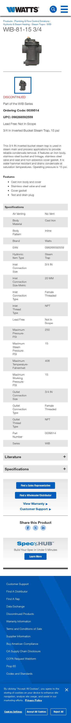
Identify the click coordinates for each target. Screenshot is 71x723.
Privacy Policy (33, 700)
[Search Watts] (53, 9)
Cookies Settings (13, 711)
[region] (35, 703)
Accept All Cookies (36, 711)
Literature (13, 457)
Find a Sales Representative (35, 485)
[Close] (67, 690)
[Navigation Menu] (64, 9)
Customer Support (34, 509)
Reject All (58, 711)
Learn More (35, 556)
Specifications (17, 469)
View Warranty (33, 503)
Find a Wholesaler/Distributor (35, 495)
